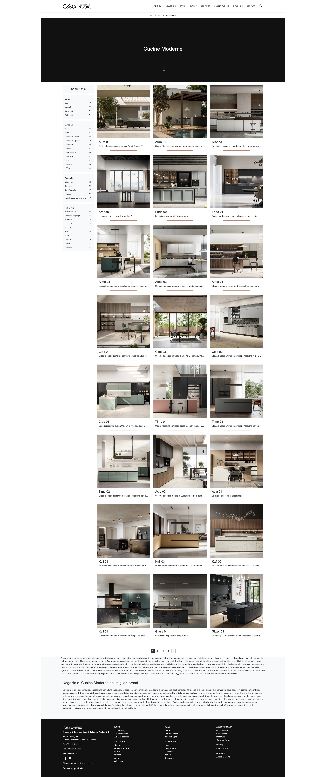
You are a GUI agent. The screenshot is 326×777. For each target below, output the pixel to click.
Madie (116, 758)
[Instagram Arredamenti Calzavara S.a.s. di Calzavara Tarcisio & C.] (69, 758)
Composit (69, 111)
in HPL (67, 133)
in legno (68, 148)
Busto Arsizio (70, 212)
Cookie (73, 763)
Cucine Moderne (170, 15)
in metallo (69, 156)
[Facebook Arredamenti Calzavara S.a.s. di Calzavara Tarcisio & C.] (65, 758)
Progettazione (221, 6)
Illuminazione (222, 730)
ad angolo (69, 182)
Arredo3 (68, 107)
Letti (167, 745)
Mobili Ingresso (120, 761)
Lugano (68, 228)
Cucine (159, 15)
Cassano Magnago (72, 216)
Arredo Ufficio (222, 748)
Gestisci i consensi (87, 763)
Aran (66, 103)
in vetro (68, 168)
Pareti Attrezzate (121, 748)
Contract (205, 6)
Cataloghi (238, 6)
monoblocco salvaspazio (75, 198)
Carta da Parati (223, 740)
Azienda (157, 6)
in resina (68, 164)
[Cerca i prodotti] (261, 6)
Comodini (169, 752)
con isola (68, 186)
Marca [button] (68, 99)
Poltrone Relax (171, 734)
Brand (183, 6)
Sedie (167, 730)
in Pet (67, 160)
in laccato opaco (72, 141)
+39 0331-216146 (73, 744)
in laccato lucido (72, 137)
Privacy (66, 763)
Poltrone (117, 755)
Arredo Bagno (171, 737)
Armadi (168, 755)
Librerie (117, 745)
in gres (68, 129)
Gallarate (68, 220)
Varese (67, 243)
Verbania (68, 247)
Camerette (169, 758)
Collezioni (171, 6)
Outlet (193, 6)
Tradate (68, 239)
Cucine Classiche (121, 737)
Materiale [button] (69, 125)
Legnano (68, 224)
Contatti (251, 6)
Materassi (220, 737)
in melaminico (70, 152)
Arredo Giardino (223, 757)
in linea (68, 194)
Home (152, 15)
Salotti (117, 752)
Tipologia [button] (69, 178)
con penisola (70, 190)
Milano (67, 231)
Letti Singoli (170, 748)
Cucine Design (120, 730)
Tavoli (167, 727)
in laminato (69, 144)
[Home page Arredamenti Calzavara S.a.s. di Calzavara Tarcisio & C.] (85, 6)
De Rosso (69, 115)
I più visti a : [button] (70, 208)
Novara (68, 235)
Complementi (222, 734)
